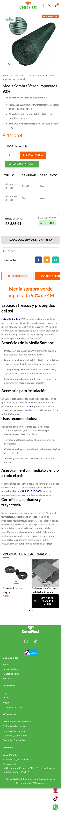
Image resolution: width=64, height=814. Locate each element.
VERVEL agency (37, 782)
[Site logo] (28, 4)
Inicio (6, 75)
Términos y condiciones (15, 735)
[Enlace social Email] (47, 259)
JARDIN (18, 75)
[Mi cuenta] (49, 5)
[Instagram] (26, 641)
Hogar (6, 702)
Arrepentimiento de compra (17, 721)
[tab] (17, 276)
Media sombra (36, 75)
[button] (19, 164)
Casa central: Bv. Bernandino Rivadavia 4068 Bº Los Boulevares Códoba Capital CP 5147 (29, 768)
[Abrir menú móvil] (4, 5)
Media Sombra (12, 319)
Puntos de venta (11, 673)
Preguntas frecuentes (14, 740)
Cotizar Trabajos (11, 668)
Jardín (6, 697)
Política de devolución (14, 726)
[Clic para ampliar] (9, 64)
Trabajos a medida (12, 706)
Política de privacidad (14, 730)
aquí (49, 543)
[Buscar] (42, 5)
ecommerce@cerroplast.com (18, 759)
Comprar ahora (33, 155)
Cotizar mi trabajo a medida (47, 601)
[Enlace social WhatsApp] (55, 259)
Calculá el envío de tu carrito (31, 239)
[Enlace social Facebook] (38, 259)
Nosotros (7, 678)
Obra (5, 692)
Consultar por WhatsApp (22, 164)
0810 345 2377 (11, 754)
